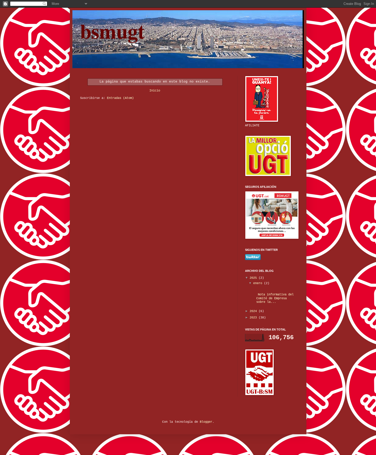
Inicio (154, 90)
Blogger (206, 422)
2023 (254, 317)
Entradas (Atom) (120, 98)
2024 (254, 311)
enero (258, 283)
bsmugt (112, 31)
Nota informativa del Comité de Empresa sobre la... (273, 298)
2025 (254, 278)
